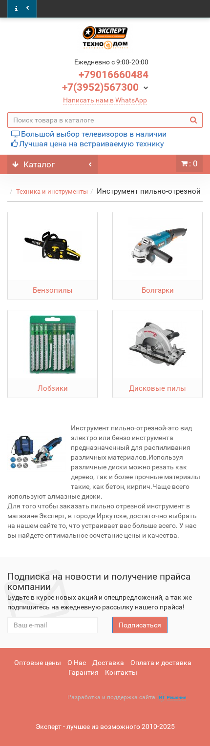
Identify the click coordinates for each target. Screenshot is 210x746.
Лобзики (53, 388)
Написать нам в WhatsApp (105, 100)
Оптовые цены (37, 662)
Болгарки (158, 290)
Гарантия (83, 672)
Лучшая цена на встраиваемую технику (91, 143)
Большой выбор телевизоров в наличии (94, 134)
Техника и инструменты (52, 191)
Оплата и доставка (160, 662)
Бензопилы (53, 290)
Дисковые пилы (157, 388)
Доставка (108, 662)
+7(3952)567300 (100, 87)
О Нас (76, 662)
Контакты (121, 672)
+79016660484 (113, 75)
